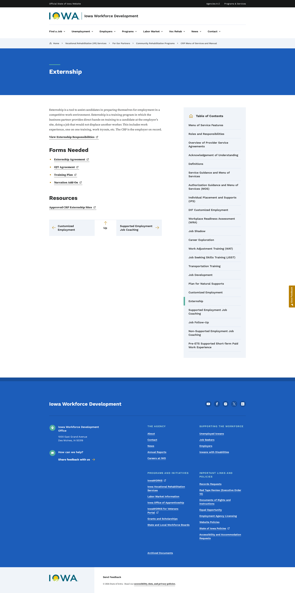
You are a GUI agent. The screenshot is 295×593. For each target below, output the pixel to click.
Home (56, 43)
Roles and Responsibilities (206, 133)
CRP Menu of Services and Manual (199, 43)
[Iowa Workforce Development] (64, 16)
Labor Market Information (163, 496)
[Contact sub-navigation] (219, 31)
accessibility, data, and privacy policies (154, 583)
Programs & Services (235, 3)
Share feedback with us (74, 459)
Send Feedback (112, 577)
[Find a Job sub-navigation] (64, 31)
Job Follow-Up (199, 322)
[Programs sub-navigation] (136, 31)
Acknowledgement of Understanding (213, 155)
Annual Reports (157, 452)
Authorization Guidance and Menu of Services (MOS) (213, 186)
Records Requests (210, 484)
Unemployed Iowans (211, 433)
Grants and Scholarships (163, 518)
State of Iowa (212, 528)
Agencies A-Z (213, 3)
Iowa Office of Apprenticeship (166, 502)
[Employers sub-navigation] (114, 31)
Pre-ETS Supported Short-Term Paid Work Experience (213, 345)
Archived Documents (160, 553)
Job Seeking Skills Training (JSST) (212, 257)
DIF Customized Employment (208, 209)
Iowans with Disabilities (214, 452)
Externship (196, 301)
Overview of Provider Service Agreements (208, 144)
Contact (152, 439)
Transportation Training (204, 266)
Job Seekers (206, 439)
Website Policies (209, 522)
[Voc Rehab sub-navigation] (184, 31)
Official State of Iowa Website (65, 3)
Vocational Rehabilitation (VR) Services (85, 43)
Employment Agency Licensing (218, 516)
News (151, 445)
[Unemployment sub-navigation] (92, 31)
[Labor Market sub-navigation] (162, 31)
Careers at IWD (157, 458)
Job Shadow (197, 231)
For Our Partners (121, 43)
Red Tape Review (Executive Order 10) (220, 492)
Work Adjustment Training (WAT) (211, 248)
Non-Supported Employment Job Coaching (211, 332)
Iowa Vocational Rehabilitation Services (166, 488)
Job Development (200, 274)
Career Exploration (201, 239)
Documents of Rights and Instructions (215, 502)
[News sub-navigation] (200, 31)
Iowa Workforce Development (111, 16)
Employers (205, 445)
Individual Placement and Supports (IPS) (212, 199)
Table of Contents (209, 116)
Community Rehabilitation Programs (155, 43)
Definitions (196, 163)
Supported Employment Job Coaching (208, 311)
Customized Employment (206, 292)
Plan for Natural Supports (206, 283)
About (151, 433)
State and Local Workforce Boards (169, 524)
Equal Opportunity (210, 509)
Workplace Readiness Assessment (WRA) (212, 220)
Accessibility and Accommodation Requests (220, 536)
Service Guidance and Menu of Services (209, 174)
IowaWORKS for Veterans (163, 510)
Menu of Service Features (206, 125)
